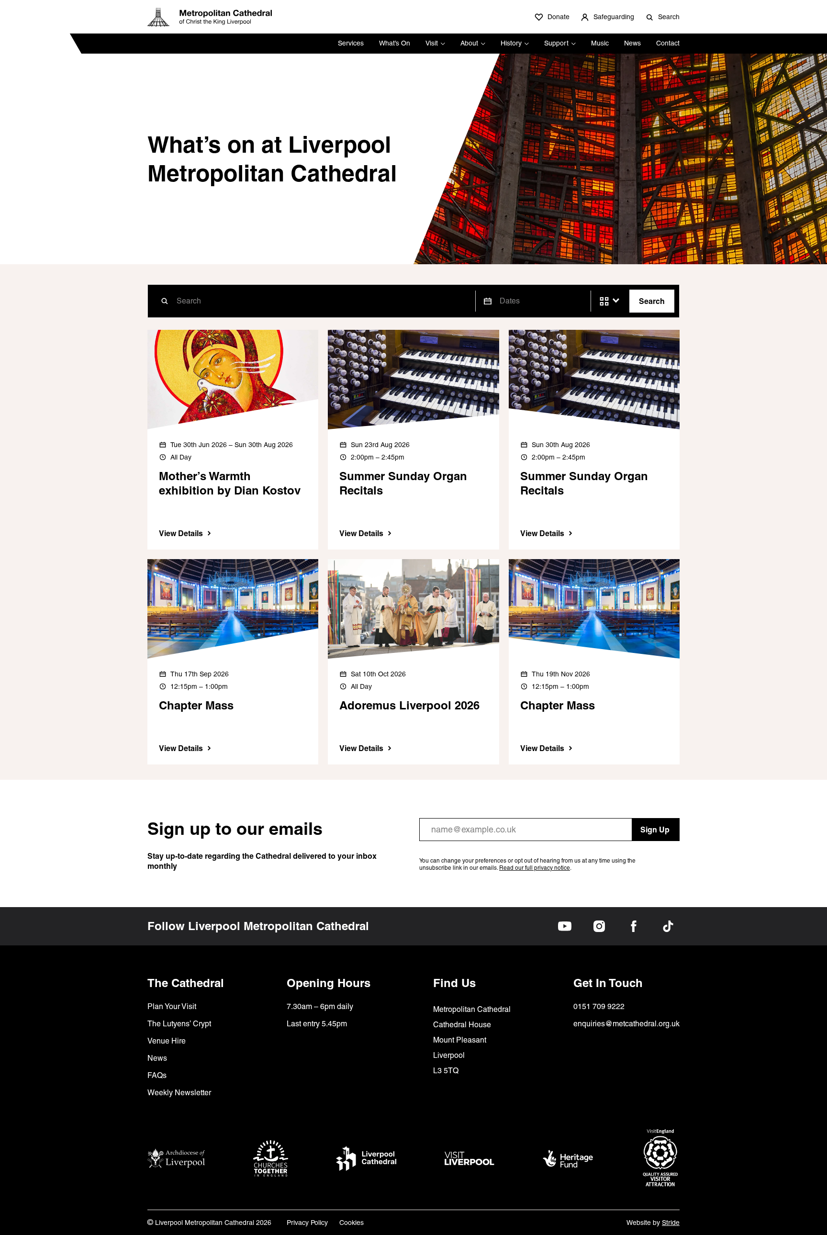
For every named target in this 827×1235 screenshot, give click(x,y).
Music (600, 43)
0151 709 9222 (599, 1006)
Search (652, 301)
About (469, 43)
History (511, 43)
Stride (671, 1222)
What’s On (394, 43)
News (632, 43)
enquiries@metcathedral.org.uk (626, 1023)
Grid (604, 301)
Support (556, 43)
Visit (431, 43)
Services (351, 43)
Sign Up (655, 829)
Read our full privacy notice (534, 867)
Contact (668, 43)
